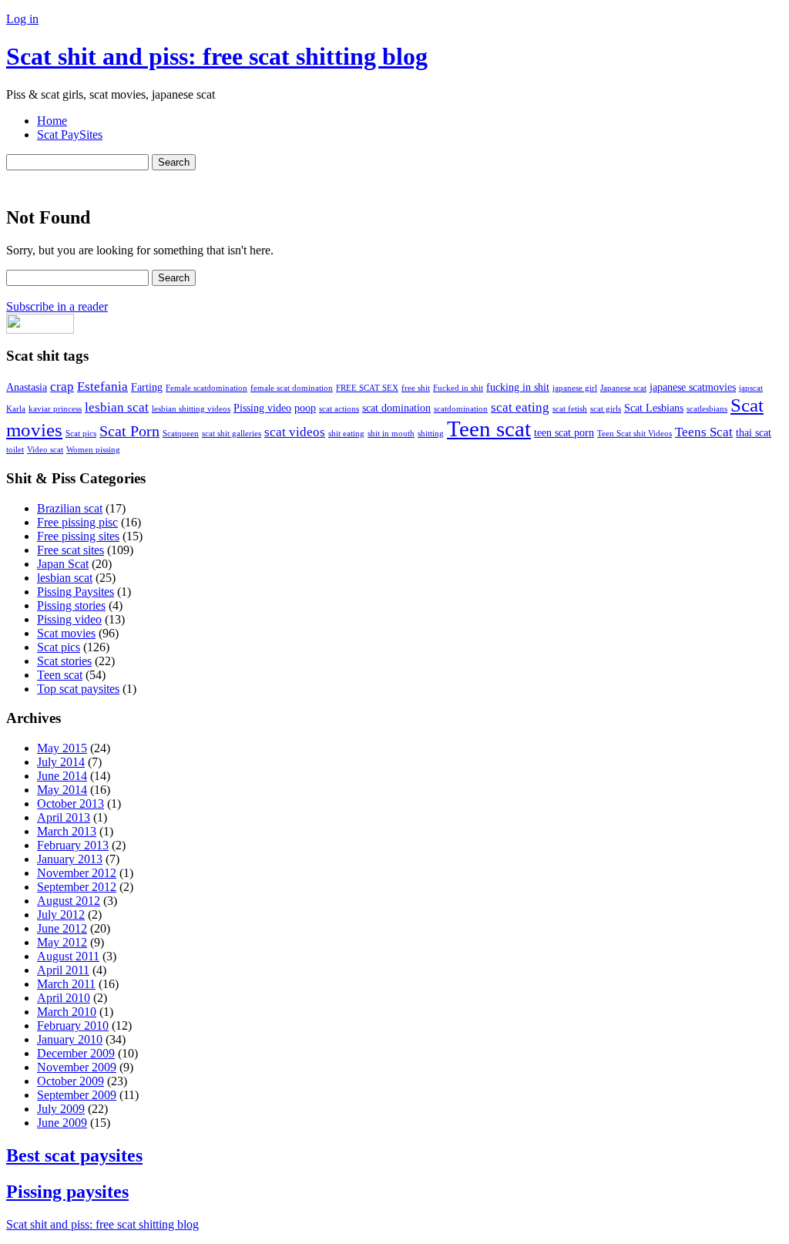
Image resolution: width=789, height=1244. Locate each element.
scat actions (339, 409)
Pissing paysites (67, 1192)
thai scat (753, 432)
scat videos (294, 432)
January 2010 (69, 1039)
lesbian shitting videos (191, 409)
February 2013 (73, 845)
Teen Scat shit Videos (634, 433)
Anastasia (26, 387)
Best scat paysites (74, 1155)
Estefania (102, 386)
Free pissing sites (78, 536)
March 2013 (66, 831)
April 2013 (63, 817)
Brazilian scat (69, 508)
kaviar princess (55, 409)
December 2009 (76, 1053)
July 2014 (61, 761)
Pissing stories (71, 605)
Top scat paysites (78, 688)
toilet (15, 449)
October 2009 (70, 1081)
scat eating (520, 407)
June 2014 (62, 775)
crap (62, 386)
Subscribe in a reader (57, 306)
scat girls (605, 409)
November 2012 (76, 872)
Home (52, 120)
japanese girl (574, 388)
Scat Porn (129, 431)
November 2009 (76, 1067)
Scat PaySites (69, 134)
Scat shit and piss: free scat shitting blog (217, 56)
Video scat (45, 449)
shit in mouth (391, 433)
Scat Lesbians (653, 408)
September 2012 (76, 886)
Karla (15, 409)
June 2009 (62, 1122)
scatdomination (461, 409)
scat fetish (569, 409)
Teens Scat (704, 432)
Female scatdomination (206, 388)
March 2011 (66, 983)
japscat (751, 388)
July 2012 (61, 914)
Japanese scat (623, 388)
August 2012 (68, 900)
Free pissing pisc (77, 522)
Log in (22, 18)
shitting (431, 433)
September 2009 (76, 1094)
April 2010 (63, 997)
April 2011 (63, 970)
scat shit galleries (231, 433)
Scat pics (80, 433)
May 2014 (62, 789)
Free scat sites (70, 549)
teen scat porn (564, 432)
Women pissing (93, 449)
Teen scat (489, 428)
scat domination (396, 408)
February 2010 (73, 1025)
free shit (415, 388)
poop (305, 408)
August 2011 (68, 956)
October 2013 (70, 803)
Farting (147, 387)
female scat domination (291, 388)
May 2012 (62, 942)
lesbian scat (117, 407)
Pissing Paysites (75, 591)
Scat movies (66, 633)
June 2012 (62, 928)
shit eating (346, 433)
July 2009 (61, 1108)
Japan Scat (63, 563)
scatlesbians (707, 409)
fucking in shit (517, 387)
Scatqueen (181, 433)
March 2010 (66, 1011)
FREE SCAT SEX (367, 388)
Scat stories (64, 660)
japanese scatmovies (693, 387)
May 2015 (62, 748)
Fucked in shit (458, 388)
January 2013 (69, 859)
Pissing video (262, 408)
